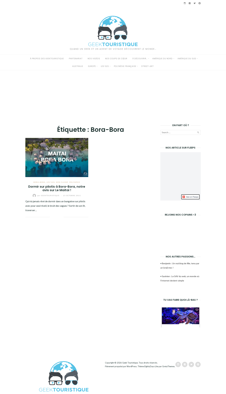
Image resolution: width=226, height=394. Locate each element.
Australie (77, 66)
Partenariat (76, 58)
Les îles (105, 66)
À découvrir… (139, 58)
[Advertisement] (113, 93)
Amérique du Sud (187, 58)
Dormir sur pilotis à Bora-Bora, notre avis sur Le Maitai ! (56, 188)
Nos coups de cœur (116, 58)
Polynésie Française (125, 66)
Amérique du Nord (162, 58)
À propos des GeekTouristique (47, 58)
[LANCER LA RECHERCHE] (198, 133)
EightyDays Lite (151, 366)
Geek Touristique (130, 362)
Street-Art (147, 66)
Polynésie (74, 182)
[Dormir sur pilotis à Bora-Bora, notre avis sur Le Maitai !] (56, 157)
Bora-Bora (39, 182)
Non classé (62, 182)
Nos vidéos (94, 58)
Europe (92, 66)
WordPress (132, 366)
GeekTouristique (48, 195)
